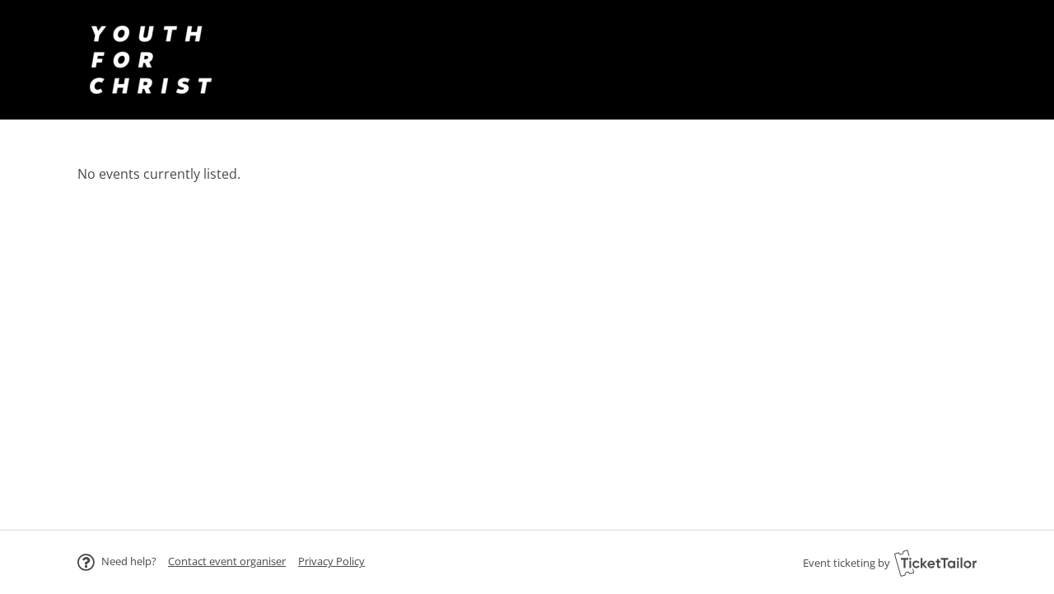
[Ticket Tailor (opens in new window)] (935, 562)
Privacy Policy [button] (331, 561)
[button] (227, 561)
